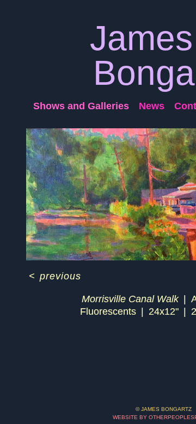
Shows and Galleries (81, 106)
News (151, 106)
